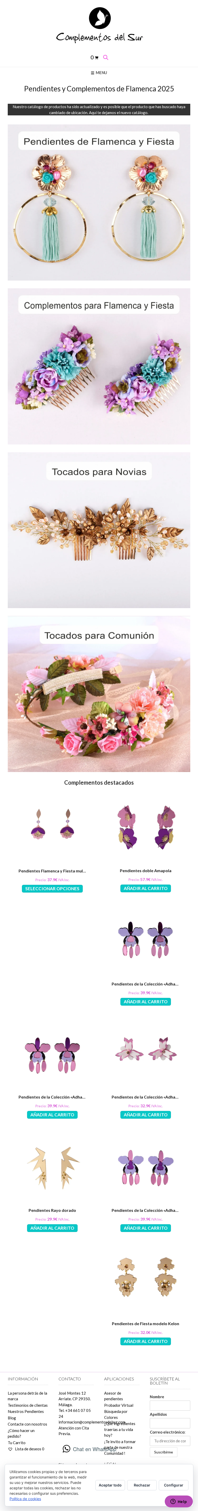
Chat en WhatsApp (94, 1449)
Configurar (173, 1485)
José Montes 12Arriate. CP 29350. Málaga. (75, 1399)
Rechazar (142, 1485)
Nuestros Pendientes (26, 1411)
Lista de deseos (29, 1448)
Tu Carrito (17, 1442)
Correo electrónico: (167, 1432)
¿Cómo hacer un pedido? (21, 1433)
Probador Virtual (118, 1405)
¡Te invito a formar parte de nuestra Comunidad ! (120, 1447)
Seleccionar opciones (52, 888)
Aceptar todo (110, 1485)
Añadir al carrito (146, 888)
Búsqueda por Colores (116, 1414)
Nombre (157, 1396)
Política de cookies (25, 1499)
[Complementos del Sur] (99, 24)
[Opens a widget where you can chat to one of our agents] (178, 1502)
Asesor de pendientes (113, 1396)
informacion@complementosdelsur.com (92, 1422)
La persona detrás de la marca (27, 1396)
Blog (12, 1417)
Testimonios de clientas (28, 1405)
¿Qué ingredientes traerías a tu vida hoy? (119, 1429)
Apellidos (158, 1414)
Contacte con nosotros (27, 1424)
